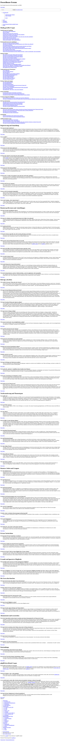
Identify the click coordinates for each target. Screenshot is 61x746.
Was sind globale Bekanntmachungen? (10, 74)
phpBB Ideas (56, 674)
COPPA (6, 157)
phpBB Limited (35, 243)
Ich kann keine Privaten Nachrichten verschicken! (12, 92)
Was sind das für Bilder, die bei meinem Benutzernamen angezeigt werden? (17, 48)
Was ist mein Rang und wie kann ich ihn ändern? (12, 50)
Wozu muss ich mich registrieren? (9, 31)
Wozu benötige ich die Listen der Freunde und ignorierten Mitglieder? (16, 97)
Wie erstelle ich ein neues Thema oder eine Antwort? (13, 54)
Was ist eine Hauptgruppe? (8, 88)
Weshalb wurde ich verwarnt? (8, 63)
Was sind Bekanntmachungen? (8, 75)
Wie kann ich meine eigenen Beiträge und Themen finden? (14, 106)
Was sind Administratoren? (8, 82)
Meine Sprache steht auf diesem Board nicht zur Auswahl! (14, 47)
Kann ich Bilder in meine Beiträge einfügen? (11, 73)
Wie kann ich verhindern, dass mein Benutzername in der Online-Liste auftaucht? (18, 44)
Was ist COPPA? (6, 32)
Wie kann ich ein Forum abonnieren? (10, 111)
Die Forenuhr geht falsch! (8, 45)
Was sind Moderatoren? (7, 83)
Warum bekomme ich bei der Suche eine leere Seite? (13, 104)
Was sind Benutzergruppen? (8, 84)
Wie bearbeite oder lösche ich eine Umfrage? (11, 59)
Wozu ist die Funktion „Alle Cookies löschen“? (12, 39)
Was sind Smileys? (6, 72)
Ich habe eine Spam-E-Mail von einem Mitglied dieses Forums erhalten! (16, 94)
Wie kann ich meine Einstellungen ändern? (11, 42)
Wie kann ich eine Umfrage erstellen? (10, 57)
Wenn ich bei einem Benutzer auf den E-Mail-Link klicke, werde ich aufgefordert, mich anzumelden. (22, 51)
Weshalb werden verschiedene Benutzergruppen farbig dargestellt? (15, 87)
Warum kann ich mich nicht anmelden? (10, 35)
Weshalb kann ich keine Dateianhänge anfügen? (12, 62)
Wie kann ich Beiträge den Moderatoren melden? (12, 64)
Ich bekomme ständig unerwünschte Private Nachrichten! (13, 93)
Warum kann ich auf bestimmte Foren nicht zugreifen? (13, 61)
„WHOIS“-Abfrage (31, 682)
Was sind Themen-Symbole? (8, 79)
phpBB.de (43, 243)
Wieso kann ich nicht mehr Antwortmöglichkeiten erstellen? (14, 58)
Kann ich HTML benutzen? (8, 71)
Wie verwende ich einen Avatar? (9, 49)
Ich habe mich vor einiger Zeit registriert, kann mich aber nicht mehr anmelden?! (18, 36)
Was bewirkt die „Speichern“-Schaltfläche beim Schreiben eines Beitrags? (17, 65)
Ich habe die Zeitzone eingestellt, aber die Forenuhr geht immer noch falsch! (17, 46)
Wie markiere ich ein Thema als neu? (10, 67)
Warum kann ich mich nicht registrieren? (10, 33)
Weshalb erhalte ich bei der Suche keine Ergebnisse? (13, 103)
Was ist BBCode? (6, 70)
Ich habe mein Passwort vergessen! (9, 37)
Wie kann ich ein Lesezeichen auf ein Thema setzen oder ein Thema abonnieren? (18, 110)
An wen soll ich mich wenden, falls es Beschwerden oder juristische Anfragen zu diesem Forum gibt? (22, 121)
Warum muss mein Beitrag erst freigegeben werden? (12, 66)
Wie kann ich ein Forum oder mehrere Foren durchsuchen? (14, 102)
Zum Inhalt (2, 7)
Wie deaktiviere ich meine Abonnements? (10, 112)
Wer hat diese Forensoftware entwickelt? (10, 119)
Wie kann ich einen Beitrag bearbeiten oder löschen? (13, 55)
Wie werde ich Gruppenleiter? (8, 86)
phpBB (6, 735)
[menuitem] (10, 14)
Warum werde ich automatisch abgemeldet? (11, 38)
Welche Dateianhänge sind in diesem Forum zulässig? (13, 115)
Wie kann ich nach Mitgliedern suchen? (10, 105)
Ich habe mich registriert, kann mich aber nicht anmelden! (13, 34)
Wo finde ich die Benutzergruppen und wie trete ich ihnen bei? (14, 85)
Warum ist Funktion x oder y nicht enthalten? (11, 120)
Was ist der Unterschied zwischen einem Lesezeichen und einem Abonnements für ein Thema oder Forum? (23, 109)
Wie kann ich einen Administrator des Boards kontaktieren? (14, 123)
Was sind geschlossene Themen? (9, 77)
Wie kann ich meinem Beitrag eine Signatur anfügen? (13, 56)
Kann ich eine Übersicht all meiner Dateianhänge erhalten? (14, 116)
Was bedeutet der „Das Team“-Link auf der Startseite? (13, 89)
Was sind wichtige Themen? (8, 76)
